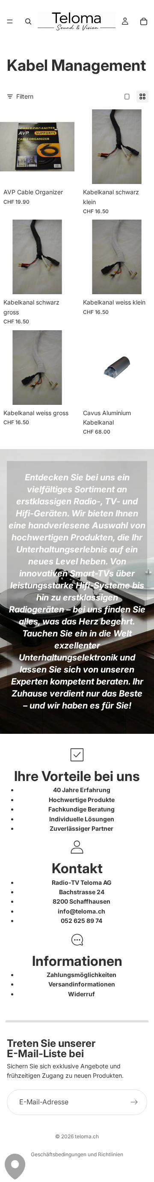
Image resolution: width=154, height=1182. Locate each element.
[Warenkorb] (143, 21)
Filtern (24, 96)
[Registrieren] (134, 1102)
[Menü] (10, 21)
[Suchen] (28, 21)
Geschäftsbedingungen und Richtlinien (77, 1154)
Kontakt (77, 868)
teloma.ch (87, 1136)
